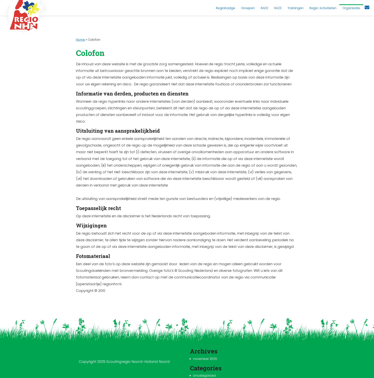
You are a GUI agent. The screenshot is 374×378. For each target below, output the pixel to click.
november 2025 (205, 359)
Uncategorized (204, 375)
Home (80, 39)
